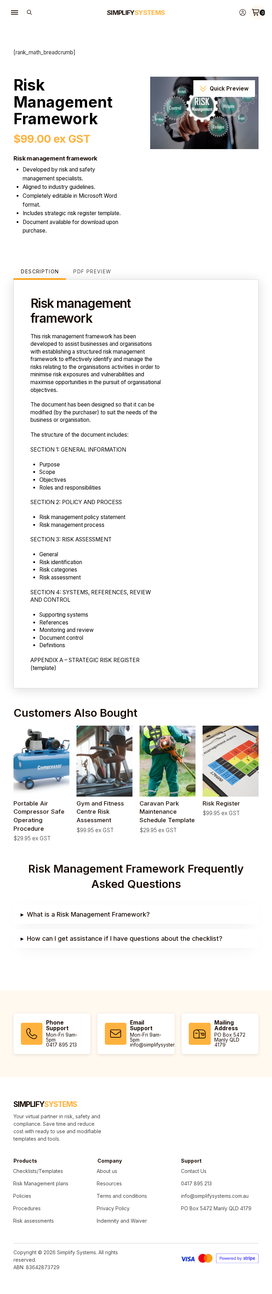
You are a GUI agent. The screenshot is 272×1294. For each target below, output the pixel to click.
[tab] (39, 273)
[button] (14, 12)
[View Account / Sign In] (242, 12)
